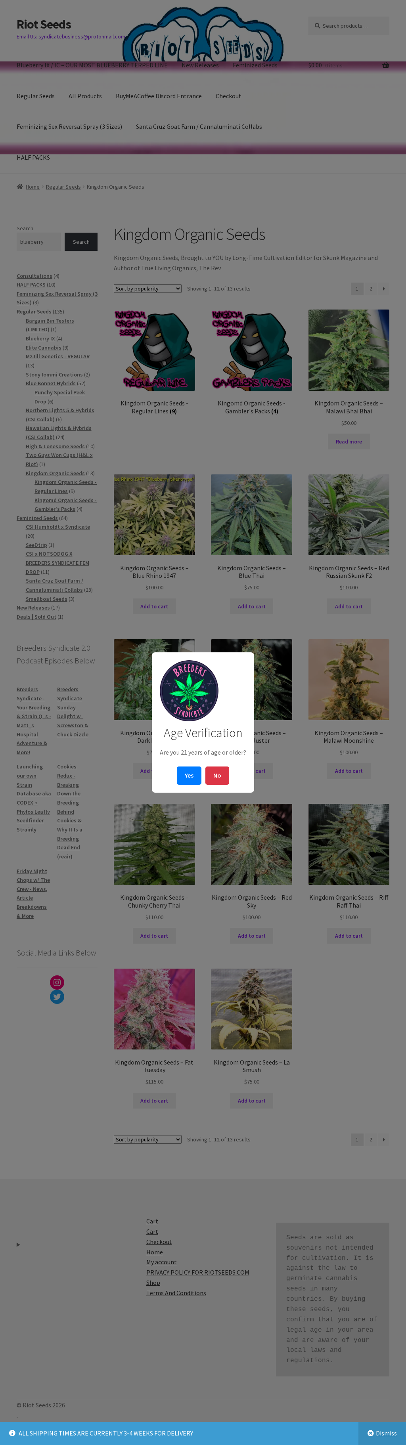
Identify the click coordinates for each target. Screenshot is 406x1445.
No (217, 775)
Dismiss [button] (386, 1433)
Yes (189, 775)
